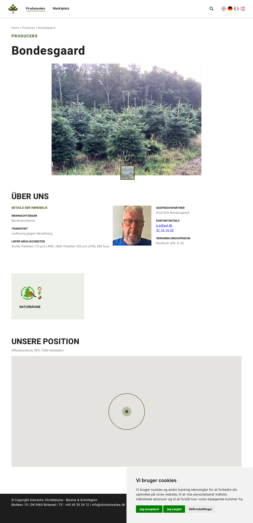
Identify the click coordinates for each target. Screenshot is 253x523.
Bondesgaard (46, 28)
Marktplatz (61, 8)
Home (15, 28)
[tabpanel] (126, 119)
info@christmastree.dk (108, 504)
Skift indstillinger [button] (200, 509)
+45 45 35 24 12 (77, 504)
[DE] (230, 10)
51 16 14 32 (165, 230)
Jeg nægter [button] (174, 509)
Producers (28, 28)
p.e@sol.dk (164, 225)
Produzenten (35, 8)
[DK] (242, 10)
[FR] (236, 10)
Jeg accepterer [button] (149, 509)
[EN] (223, 10)
